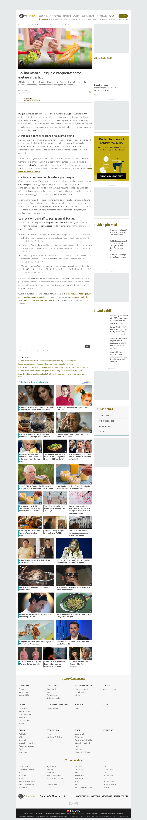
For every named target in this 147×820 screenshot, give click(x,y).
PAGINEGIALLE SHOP (53, 813)
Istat (76, 781)
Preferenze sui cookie (56, 816)
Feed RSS (116, 796)
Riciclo (21, 749)
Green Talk (22, 740)
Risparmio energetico (26, 746)
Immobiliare (101, 16)
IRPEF (49, 787)
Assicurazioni (79, 734)
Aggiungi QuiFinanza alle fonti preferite (116, 19)
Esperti (101, 432)
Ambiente (22, 734)
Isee (105, 766)
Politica (79, 705)
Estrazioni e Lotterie (81, 689)
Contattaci (95, 796)
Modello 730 (108, 775)
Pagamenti (22, 775)
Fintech (49, 734)
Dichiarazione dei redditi (27, 769)
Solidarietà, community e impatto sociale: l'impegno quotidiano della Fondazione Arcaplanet (119, 245)
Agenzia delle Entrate (26, 784)
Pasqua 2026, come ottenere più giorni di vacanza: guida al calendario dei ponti (50, 371)
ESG (20, 737)
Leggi (48, 692)
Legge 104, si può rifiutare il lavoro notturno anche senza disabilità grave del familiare (118, 357)
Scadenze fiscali (82, 19)
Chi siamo (23, 816)
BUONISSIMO (112, 813)
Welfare (50, 769)
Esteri (105, 705)
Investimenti (23, 692)
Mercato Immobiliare (57, 705)
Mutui (77, 746)
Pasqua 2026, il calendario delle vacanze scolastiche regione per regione (47, 361)
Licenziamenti (52, 784)
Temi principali (109, 781)
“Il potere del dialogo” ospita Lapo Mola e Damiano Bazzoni (118, 232)
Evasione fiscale (52, 695)
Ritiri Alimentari (80, 692)
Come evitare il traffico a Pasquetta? (64, 105)
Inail (105, 772)
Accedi (123, 16)
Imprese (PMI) (24, 695)
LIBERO (26, 813)
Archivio (124, 796)
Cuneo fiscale (108, 769)
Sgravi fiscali (51, 766)
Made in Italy (51, 772)
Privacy (37, 816)
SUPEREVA (120, 813)
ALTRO (111, 16)
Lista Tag (107, 787)
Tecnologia (53, 730)
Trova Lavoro (23, 709)
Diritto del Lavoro (25, 715)
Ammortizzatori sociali (55, 778)
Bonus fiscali (51, 689)
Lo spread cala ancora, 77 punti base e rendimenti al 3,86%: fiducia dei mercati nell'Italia (118, 343)
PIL (76, 784)
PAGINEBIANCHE (72, 813)
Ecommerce (23, 787)
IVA (48, 781)
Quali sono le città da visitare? (34, 105)
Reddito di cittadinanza (27, 781)
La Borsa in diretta (56, 19)
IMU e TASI (79, 778)
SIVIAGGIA (94, 813)
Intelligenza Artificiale (54, 737)
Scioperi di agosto (69, 19)
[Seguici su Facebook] (71, 803)
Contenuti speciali (83, 796)
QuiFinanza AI (88, 16)
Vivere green (23, 752)
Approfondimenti (106, 421)
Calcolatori (104, 426)
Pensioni (67, 16)
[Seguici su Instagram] (76, 803)
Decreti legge (23, 766)
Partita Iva (78, 749)
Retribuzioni (23, 718)
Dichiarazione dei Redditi (83, 740)
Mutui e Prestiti (52, 709)
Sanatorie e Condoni (54, 775)
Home (20, 25)
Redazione (107, 730)
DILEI (88, 813)
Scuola (21, 778)
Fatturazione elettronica (83, 787)
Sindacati (78, 766)
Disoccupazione (24, 720)
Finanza (21, 689)
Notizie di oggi (105, 416)
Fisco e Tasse (55, 16)
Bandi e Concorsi (25, 712)
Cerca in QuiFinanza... (50, 796)
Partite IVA (22, 723)
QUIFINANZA (103, 813)
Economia (43, 16)
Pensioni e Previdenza (82, 752)
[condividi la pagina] (89, 92)
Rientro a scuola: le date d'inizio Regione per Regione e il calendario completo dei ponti (53, 367)
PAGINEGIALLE (40, 813)
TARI (105, 778)
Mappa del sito (106, 796)
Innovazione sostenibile (27, 743)
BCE (76, 772)
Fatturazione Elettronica (83, 743)
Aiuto (65, 816)
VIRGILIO (32, 813)
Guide (77, 730)
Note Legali (30, 816)
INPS (20, 772)
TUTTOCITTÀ (82, 813)
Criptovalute (79, 737)
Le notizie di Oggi (110, 784)
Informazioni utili (29, 25)
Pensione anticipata (109, 689)
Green (22, 730)
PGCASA (63, 813)
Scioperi (77, 695)
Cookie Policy (44, 816)
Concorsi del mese (95, 19)
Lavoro (76, 16)
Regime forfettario (53, 698)
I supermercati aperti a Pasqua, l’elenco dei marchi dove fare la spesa (45, 364)
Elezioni (77, 709)
